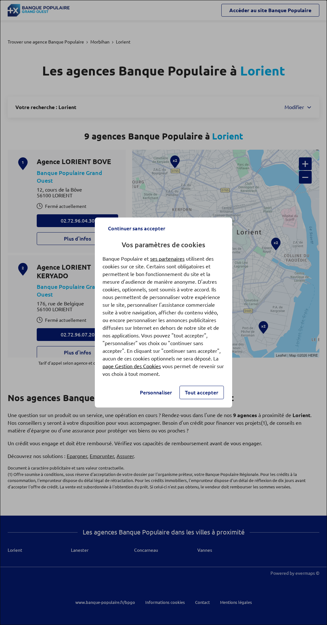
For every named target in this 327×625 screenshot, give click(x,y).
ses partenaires (167, 259)
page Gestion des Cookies (132, 366)
